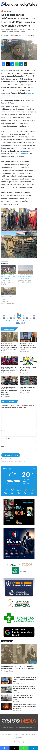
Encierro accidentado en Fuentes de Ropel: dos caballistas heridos (25, 276)
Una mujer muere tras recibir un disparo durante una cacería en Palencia (23, 697)
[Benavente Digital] (19, 4)
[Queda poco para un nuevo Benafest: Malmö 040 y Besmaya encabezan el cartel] (28, 337)
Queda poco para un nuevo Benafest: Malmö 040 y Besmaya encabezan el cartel (24, 679)
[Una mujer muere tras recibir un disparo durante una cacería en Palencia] (6, 698)
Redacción (5, 35)
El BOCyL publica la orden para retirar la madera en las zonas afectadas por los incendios (24, 706)
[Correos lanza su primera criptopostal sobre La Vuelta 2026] (28, 360)
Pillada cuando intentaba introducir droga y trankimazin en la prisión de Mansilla (24, 688)
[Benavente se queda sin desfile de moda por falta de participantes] (28, 380)
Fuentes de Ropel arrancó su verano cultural (6, 297)
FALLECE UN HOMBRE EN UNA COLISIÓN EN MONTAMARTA (8, 276)
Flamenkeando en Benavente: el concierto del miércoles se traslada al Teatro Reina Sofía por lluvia (9, 347)
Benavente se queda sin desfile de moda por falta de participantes (27, 388)
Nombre (4, 431)
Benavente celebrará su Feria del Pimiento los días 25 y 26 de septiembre (9, 368)
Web (2, 446)
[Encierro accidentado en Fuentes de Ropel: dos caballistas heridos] (25, 269)
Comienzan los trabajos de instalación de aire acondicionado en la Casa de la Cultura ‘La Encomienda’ (9, 390)
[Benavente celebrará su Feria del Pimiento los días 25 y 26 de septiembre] (9, 360)
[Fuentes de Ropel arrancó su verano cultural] (8, 291)
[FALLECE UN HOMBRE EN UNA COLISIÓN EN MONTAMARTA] (8, 269)
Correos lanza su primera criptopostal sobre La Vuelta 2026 (28, 368)
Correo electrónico (7, 439)
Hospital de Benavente (20, 154)
